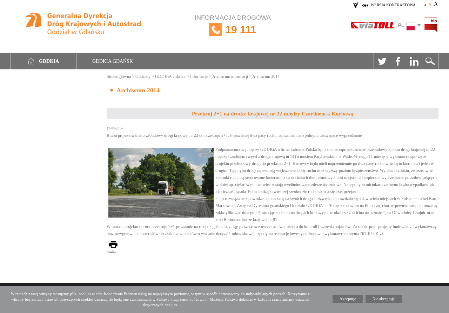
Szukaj (430, 61)
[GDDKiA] (83, 25)
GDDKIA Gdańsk (112, 61)
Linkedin (414, 61)
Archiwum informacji (230, 76)
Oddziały (142, 76)
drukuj (112, 252)
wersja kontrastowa (393, 5)
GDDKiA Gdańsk (170, 76)
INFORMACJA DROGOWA (233, 24)
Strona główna (119, 76)
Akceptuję (348, 299)
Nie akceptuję (384, 299)
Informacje (199, 76)
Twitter (382, 61)
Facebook (398, 61)
